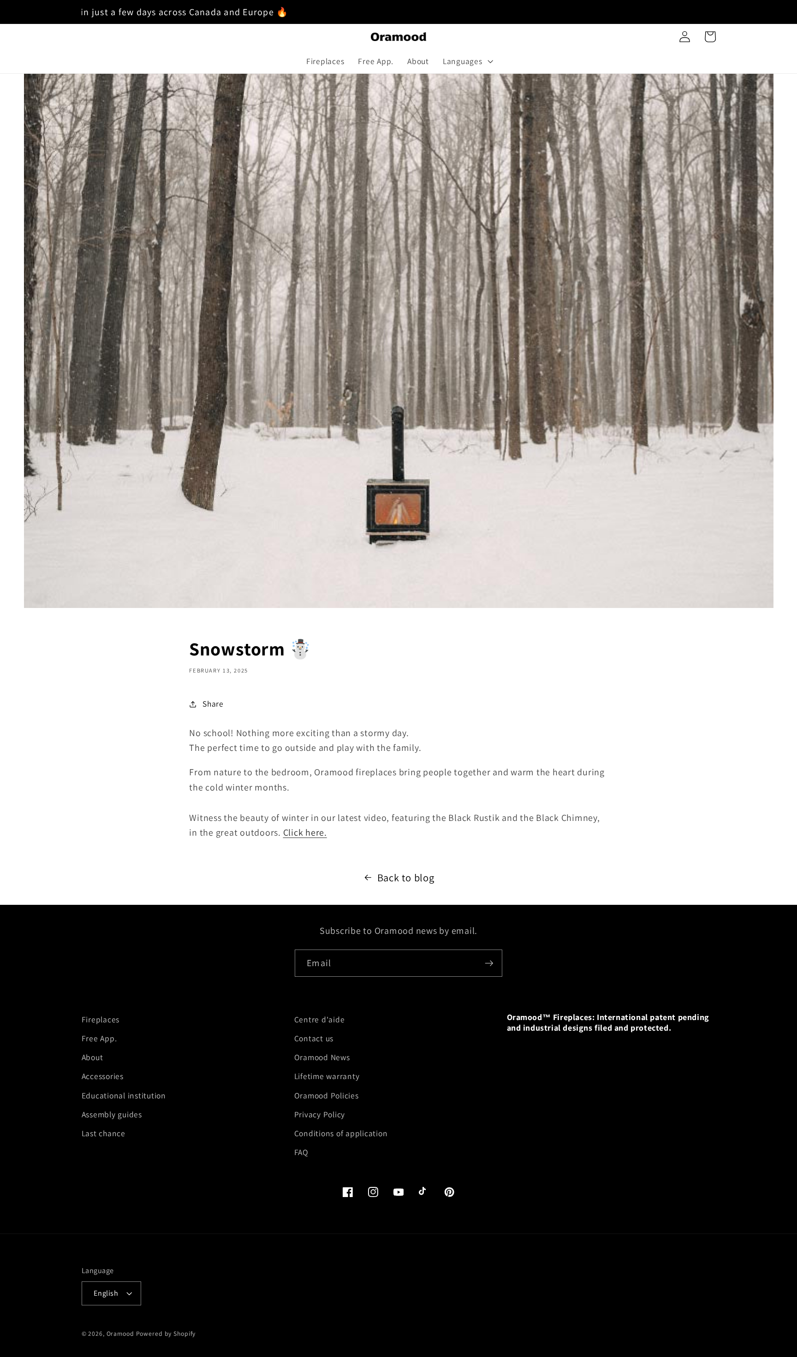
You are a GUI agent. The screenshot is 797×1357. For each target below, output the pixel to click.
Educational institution (124, 1095)
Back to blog (405, 877)
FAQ (301, 1152)
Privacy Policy (319, 1114)
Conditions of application (341, 1133)
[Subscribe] (489, 963)
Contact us (314, 1038)
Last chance (103, 1133)
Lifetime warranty (327, 1076)
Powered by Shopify (166, 1333)
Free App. (99, 1038)
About (92, 1057)
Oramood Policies (326, 1095)
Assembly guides (112, 1114)
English (106, 1293)
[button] (467, 61)
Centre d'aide (319, 1019)
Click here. (305, 832)
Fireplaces (101, 1019)
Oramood (120, 1333)
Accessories (103, 1076)
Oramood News (322, 1057)
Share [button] (213, 703)
